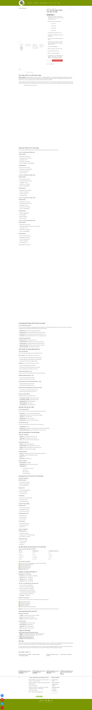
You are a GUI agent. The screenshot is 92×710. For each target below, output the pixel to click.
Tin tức (50, 2)
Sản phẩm (36, 2)
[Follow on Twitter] (52, 693)
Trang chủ (49, 8)
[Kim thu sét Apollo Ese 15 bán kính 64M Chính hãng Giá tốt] (52, 661)
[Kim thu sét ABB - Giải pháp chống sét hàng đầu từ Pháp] (39, 661)
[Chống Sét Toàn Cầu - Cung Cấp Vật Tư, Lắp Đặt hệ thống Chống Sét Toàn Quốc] (22, 3)
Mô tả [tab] (20, 69)
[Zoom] (20, 42)
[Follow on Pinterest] (53, 693)
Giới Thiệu (30, 2)
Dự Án (54, 2)
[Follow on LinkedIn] (55, 693)
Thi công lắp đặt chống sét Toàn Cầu (48, 702)
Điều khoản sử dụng (55, 687)
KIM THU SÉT (54, 8)
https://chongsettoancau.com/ (28, 638)
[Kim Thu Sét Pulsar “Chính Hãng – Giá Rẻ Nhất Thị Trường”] (25, 661)
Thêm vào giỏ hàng (57, 60)
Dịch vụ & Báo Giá (43, 2)
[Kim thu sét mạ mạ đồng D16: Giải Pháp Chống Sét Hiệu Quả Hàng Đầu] (66, 661)
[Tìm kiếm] (72, 3)
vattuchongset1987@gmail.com (28, 637)
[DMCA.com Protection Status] (39, 696)
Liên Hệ (58, 2)
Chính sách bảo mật (55, 682)
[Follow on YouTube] (57, 693)
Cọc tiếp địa (54, 690)
